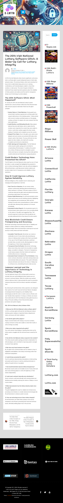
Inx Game (10, 495)
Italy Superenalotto (52, 340)
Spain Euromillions (51, 329)
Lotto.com (50, 383)
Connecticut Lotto (51, 169)
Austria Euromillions (51, 308)
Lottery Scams (22, 72)
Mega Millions (49, 130)
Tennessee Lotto (50, 276)
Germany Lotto (49, 319)
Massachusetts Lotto (53, 222)
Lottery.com (51, 375)
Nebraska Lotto (50, 243)
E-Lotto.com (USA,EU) (12, 17)
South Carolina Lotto (49, 265)
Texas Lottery (49, 287)
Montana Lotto (49, 232)
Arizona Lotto (49, 159)
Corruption (29, 71)
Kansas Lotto (49, 211)
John (14, 69)
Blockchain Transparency (21, 71)
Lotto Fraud (28, 72)
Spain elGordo (49, 350)
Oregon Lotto (49, 253)
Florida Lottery (49, 190)
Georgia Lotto (49, 201)
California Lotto (50, 180)
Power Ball (50, 139)
